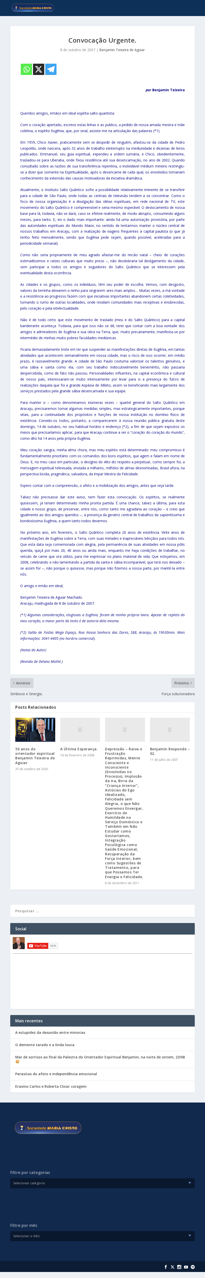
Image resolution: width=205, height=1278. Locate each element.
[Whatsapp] (26, 69)
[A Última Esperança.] (80, 730)
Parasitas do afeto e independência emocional (56, 1073)
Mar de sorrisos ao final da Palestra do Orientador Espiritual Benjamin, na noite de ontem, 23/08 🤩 (100, 1059)
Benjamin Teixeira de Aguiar (122, 49)
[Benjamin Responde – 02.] (170, 730)
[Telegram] (50, 69)
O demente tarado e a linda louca (44, 1044)
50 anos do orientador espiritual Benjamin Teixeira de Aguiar (35, 756)
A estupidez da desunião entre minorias (50, 1032)
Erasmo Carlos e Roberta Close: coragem (50, 1086)
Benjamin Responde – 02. (170, 751)
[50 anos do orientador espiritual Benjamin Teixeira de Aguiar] (35, 730)
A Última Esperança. (79, 749)
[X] (38, 69)
